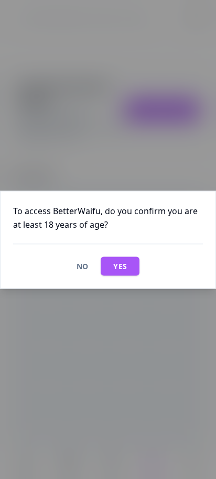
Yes (120, 266)
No (83, 266)
